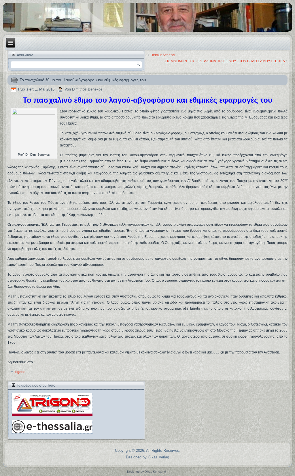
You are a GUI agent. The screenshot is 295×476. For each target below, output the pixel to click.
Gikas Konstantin (156, 471)
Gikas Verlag (158, 457)
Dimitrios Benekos (87, 89)
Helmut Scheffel (162, 55)
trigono (19, 372)
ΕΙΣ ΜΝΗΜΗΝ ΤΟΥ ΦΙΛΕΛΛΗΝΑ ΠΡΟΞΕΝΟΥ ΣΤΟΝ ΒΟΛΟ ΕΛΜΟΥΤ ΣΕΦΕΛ (225, 61)
